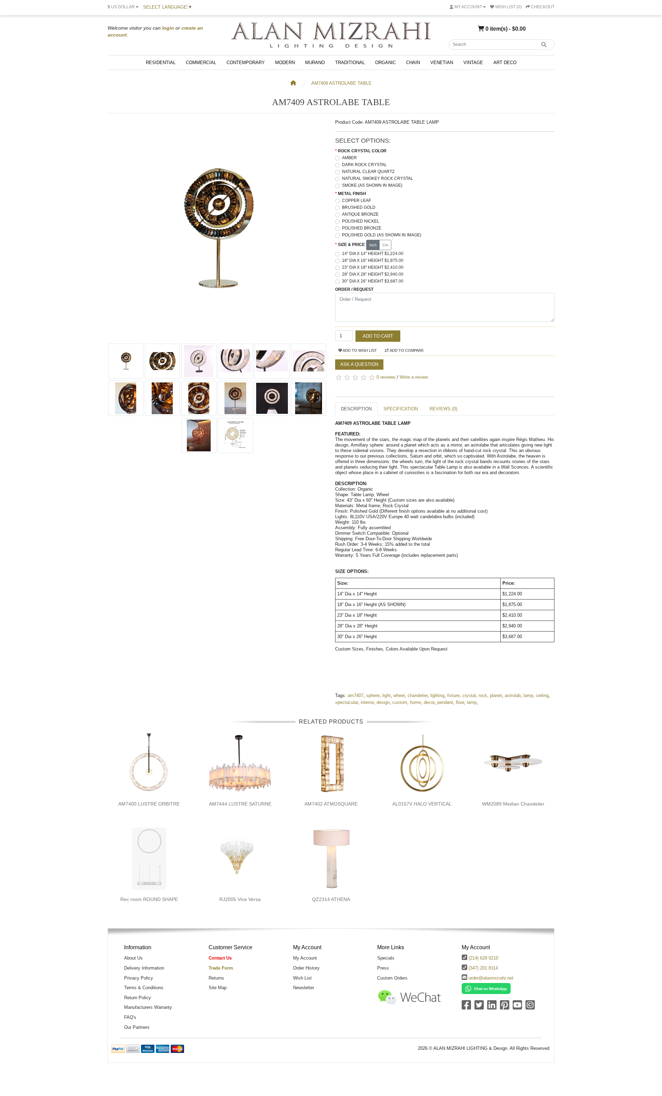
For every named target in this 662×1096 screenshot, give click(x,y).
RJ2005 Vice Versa (240, 899)
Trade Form (221, 968)
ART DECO (504, 62)
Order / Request (354, 289)
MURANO (315, 62)
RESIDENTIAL (160, 62)
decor (429, 702)
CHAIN (413, 62)
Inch (373, 245)
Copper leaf (356, 200)
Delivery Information (144, 968)
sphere (373, 695)
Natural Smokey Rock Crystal (377, 178)
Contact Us (220, 958)
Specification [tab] (400, 408)
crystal (469, 695)
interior (367, 702)
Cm (385, 245)
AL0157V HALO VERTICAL (422, 804)
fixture (453, 695)
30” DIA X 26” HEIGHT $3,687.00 (372, 281)
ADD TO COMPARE (406, 350)
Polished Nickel (360, 221)
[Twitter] (479, 1007)
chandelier (418, 695)
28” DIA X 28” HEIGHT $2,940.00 (372, 274)
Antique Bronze (360, 214)
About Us (133, 958)
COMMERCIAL (201, 62)
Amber (349, 157)
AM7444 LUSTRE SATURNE (240, 804)
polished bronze (361, 228)
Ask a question (359, 364)
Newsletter (303, 987)
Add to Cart (378, 336)
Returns (216, 978)
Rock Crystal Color (362, 150)
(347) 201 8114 (483, 968)
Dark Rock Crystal (364, 164)
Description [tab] (356, 408)
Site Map (218, 987)
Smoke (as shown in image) (372, 185)
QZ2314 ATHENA (331, 899)
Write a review (414, 377)
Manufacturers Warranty (148, 1007)
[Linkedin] (491, 1007)
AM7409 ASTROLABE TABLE (341, 83)
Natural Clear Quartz (368, 171)
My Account (305, 958)
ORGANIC (385, 62)
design (383, 702)
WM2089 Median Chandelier (513, 804)
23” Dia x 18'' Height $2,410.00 (372, 267)
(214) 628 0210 (483, 958)
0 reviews (386, 377)
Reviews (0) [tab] (443, 408)
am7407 (355, 695)
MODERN (285, 62)
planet (496, 695)
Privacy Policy (138, 978)
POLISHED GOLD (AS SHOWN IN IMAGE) (381, 235)
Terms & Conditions (143, 987)
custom (399, 702)
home (415, 702)
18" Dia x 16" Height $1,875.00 (372, 260)
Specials (385, 958)
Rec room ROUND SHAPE (149, 899)
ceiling (542, 695)
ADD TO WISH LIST (359, 350)
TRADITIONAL (350, 62)
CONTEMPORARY (246, 62)
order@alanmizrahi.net (491, 978)
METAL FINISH (352, 193)
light (386, 695)
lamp (528, 695)
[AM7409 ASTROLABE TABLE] (217, 336)
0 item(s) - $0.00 (505, 28)
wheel (399, 695)
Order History (306, 968)
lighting (437, 695)
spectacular (346, 702)
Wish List (302, 978)
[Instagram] (530, 1007)
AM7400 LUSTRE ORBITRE (149, 804)
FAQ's (130, 1017)
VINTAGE (473, 62)
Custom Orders (392, 978)
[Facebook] (466, 1007)
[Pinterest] (504, 1007)
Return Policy (137, 997)
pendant (445, 702)
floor (460, 702)
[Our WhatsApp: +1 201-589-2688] (486, 988)
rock (483, 695)
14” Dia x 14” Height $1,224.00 (372, 253)
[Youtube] (517, 1007)
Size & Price (351, 244)
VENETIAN (441, 62)
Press (383, 968)
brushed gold (358, 207)
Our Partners (137, 1027)
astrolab (513, 695)
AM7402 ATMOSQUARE (331, 804)
